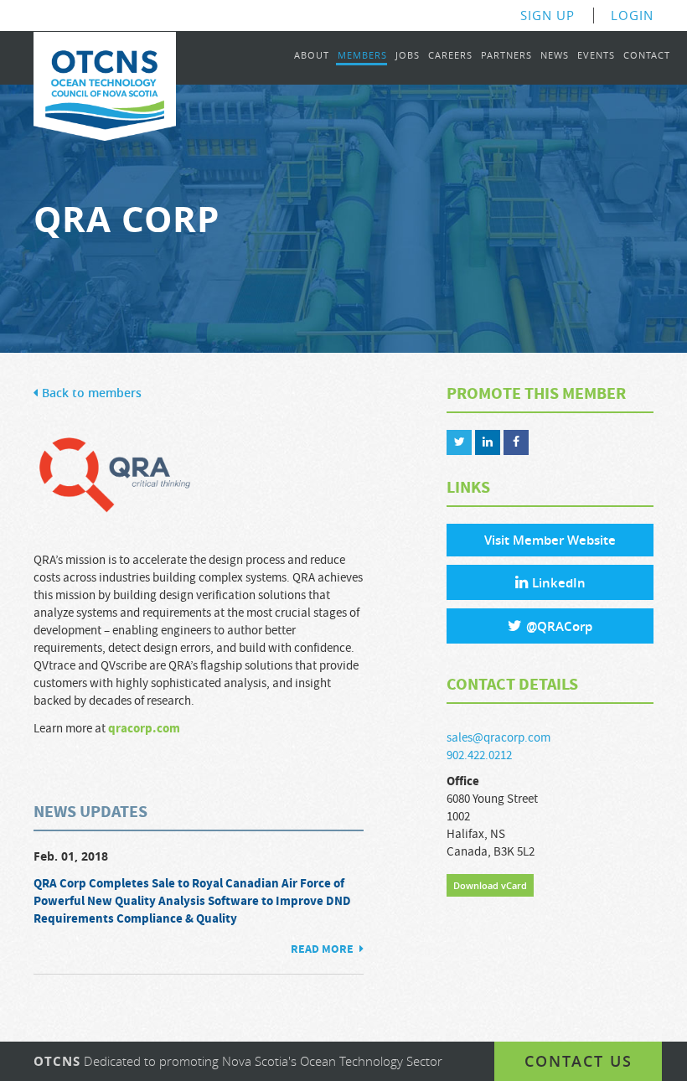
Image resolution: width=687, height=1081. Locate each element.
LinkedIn (559, 583)
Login (632, 15)
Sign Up (547, 15)
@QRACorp (559, 626)
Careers (450, 55)
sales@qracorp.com (498, 738)
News (554, 55)
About (311, 55)
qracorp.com (144, 728)
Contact (646, 55)
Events (596, 55)
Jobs (407, 55)
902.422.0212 (479, 755)
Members (362, 55)
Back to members (92, 393)
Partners (506, 55)
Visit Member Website (550, 540)
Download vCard (490, 885)
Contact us (578, 1061)
